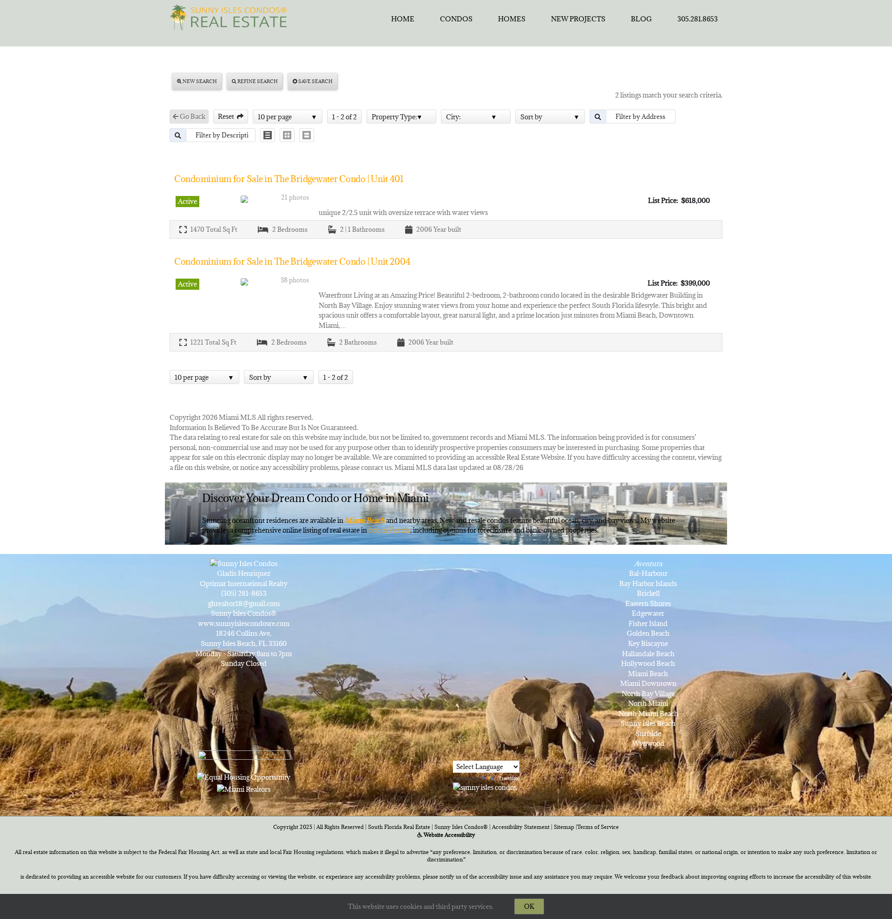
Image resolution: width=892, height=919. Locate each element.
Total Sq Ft (221, 229)
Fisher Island (648, 623)
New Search (199, 81)
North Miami (648, 703)
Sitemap (564, 826)
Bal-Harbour (648, 573)
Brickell (648, 593)
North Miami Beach (648, 713)
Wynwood (648, 743)
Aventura (648, 563)
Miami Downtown (648, 683)
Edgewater (648, 613)
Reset (227, 116)
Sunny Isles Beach (648, 723)
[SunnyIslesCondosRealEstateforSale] (231, 16)
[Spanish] (482, 753)
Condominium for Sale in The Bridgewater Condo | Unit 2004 (292, 261)
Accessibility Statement (521, 826)
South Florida (389, 530)
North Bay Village (648, 693)
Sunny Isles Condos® (461, 826)
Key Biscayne (648, 643)
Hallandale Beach (648, 653)
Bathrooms (368, 229)
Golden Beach (648, 633)
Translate (509, 778)
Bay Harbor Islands (648, 583)
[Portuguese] (470, 753)
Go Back (191, 116)
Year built (447, 229)
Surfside (648, 733)
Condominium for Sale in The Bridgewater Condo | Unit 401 (289, 178)
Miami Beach (648, 673)
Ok (529, 906)
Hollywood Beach (648, 663)
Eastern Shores (648, 603)
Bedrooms (292, 229)
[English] (458, 753)
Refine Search (257, 81)
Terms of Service (598, 826)
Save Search (315, 81)
